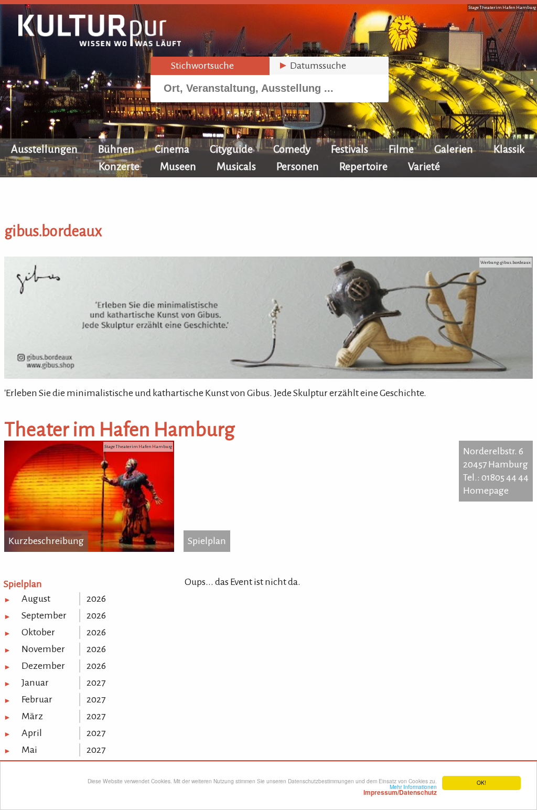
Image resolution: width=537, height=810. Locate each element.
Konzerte (119, 166)
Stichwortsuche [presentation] (196, 65)
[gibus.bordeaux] (268, 375)
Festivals (349, 149)
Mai (29, 749)
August (36, 598)
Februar (37, 699)
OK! (481, 782)
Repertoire (363, 166)
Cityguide (231, 149)
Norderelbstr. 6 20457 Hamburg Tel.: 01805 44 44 (496, 464)
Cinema (172, 149)
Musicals (236, 166)
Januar (35, 682)
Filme (401, 149)
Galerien (453, 149)
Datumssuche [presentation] (312, 65)
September (44, 615)
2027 (96, 682)
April (32, 733)
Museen (178, 166)
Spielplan (207, 541)
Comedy (291, 149)
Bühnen (116, 149)
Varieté (424, 166)
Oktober (38, 632)
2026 (96, 598)
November (43, 649)
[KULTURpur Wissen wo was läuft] (99, 43)
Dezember (43, 665)
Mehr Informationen (400, 789)
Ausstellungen (44, 149)
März (32, 716)
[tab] (210, 66)
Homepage (486, 490)
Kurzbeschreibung (46, 541)
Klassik (509, 149)
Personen (297, 166)
